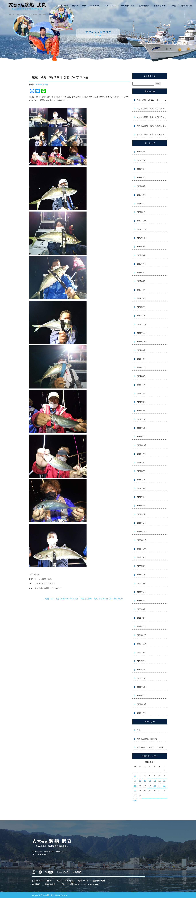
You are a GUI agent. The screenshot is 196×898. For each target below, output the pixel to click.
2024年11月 (141, 333)
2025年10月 (141, 238)
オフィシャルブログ (92, 884)
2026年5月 (141, 178)
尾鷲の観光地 (159, 6)
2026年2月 (141, 203)
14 (160, 781)
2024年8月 (141, 359)
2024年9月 (141, 350)
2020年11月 (141, 696)
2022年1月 (141, 626)
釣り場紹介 (144, 6)
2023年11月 (141, 437)
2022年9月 (141, 557)
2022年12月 (141, 532)
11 (145, 781)
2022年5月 (141, 592)
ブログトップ (150, 76)
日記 (138, 730)
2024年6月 (141, 376)
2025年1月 (141, 316)
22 (164, 786)
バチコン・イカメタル (91, 6)
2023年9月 (141, 454)
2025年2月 (141, 307)
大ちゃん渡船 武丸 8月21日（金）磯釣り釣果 (152, 117)
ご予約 (173, 6)
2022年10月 (141, 549)
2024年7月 (141, 367)
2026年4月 (141, 186)
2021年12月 (141, 635)
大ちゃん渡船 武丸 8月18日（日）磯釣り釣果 (152, 134)
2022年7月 (141, 575)
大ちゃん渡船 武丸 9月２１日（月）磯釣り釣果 (103, 599)
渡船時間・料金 (128, 6)
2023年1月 (141, 523)
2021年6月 (141, 670)
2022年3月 (141, 609)
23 (135, 791)
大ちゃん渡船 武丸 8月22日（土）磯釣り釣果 (152, 108)
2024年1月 (141, 419)
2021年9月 (141, 652)
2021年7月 (141, 661)
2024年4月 (141, 393)
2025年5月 (141, 281)
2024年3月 (141, 402)
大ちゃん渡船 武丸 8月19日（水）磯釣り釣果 (152, 126)
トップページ (62, 6)
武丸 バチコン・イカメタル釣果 (150, 747)
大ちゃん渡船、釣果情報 (147, 739)
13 (155, 781)
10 (140, 781)
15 (164, 781)
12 (150, 781)
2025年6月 (141, 273)
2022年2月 (141, 618)
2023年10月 (141, 445)
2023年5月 (141, 488)
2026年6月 (141, 169)
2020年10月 (141, 704)
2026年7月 (141, 160)
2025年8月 (141, 255)
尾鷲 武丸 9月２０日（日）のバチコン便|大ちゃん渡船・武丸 (29, 14)
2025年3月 (141, 298)
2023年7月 (141, 471)
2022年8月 (141, 566)
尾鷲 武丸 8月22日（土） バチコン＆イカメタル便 (152, 100)
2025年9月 (141, 247)
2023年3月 (141, 506)
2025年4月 (141, 290)
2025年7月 (141, 264)
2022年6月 (141, 583)
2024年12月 (141, 324)
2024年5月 (141, 385)
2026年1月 (141, 212)
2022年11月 (141, 540)
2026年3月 (141, 195)
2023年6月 (141, 480)
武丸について (111, 6)
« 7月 (135, 801)
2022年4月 (141, 601)
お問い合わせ (186, 6)
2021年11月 (141, 644)
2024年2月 (141, 411)
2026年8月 (141, 152)
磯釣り (75, 6)
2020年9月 (141, 713)
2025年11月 (141, 229)
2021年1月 (141, 678)
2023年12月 (141, 428)
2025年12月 (141, 221)
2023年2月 (141, 514)
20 (155, 786)
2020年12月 (141, 687)
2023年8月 (141, 462)
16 (135, 786)
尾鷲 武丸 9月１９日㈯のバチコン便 (60, 599)
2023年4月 (141, 497)
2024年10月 (141, 342)
